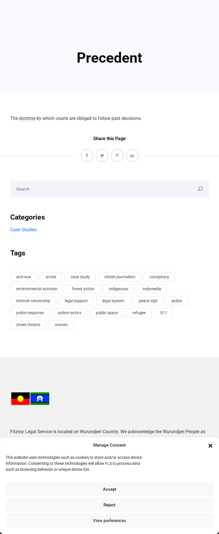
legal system (113, 300)
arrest (51, 277)
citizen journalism (119, 277)
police (177, 300)
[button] (210, 445)
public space (107, 312)
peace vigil (148, 300)
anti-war (23, 277)
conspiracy (159, 277)
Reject (109, 505)
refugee (139, 312)
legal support (76, 300)
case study (80, 277)
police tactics (69, 312)
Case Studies (23, 229)
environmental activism (36, 289)
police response (30, 312)
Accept (109, 489)
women (61, 324)
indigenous (118, 289)
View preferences (109, 520)
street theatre (28, 324)
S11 (163, 312)
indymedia (152, 289)
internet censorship (33, 300)
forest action (83, 289)
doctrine (27, 118)
